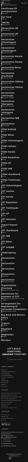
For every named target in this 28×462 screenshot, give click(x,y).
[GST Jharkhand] (1, 228)
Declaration (4, 405)
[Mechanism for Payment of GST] (1, 291)
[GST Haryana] (1, 216)
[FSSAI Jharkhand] (1, 172)
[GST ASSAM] (1, 245)
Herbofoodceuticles (7, 418)
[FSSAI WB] (1, 166)
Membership (4, 382)
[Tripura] (1, 321)
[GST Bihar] (1, 239)
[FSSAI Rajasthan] (1, 155)
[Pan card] (1, 14)
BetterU (3, 420)
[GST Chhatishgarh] (1, 183)
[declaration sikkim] (1, 84)
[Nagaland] (1, 326)
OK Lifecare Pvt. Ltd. (14, 456)
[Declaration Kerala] (1, 54)
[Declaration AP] (1, 26)
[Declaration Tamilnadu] (1, 90)
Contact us (4, 386)
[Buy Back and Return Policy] (1, 312)
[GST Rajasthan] (1, 200)
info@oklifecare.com (7, 443)
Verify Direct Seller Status (9, 407)
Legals (3, 378)
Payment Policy (5, 404)
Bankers (3, 384)
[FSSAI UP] (1, 160)
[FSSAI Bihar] (1, 132)
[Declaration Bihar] (1, 65)
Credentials (4, 380)
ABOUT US (4, 369)
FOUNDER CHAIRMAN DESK (8, 371)
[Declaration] (1, 121)
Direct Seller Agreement (8, 398)
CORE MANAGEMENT (6, 375)
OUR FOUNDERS (5, 373)
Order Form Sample (7, 402)
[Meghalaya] (1, 332)
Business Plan (5, 414)
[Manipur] (1, 337)
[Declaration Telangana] (1, 99)
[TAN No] (1, 20)
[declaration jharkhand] (1, 70)
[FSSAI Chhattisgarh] (1, 138)
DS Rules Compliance (7, 377)
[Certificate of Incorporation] (1, 6)
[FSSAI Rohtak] (1, 127)
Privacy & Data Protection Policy (11, 393)
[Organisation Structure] (1, 283)
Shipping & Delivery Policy (9, 395)
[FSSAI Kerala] (1, 149)
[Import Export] (1, 222)
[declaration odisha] (1, 79)
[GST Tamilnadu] (1, 205)
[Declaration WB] (1, 115)
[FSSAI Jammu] (1, 143)
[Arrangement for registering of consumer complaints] (1, 301)
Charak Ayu (4, 416)
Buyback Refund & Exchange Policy (11, 396)
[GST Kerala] (1, 194)
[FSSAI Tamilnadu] (1, 177)
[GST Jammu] (1, 188)
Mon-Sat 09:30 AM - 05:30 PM (8, 446)
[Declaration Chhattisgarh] (1, 37)
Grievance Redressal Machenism (11, 400)
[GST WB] (1, 233)
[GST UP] (1, 211)
